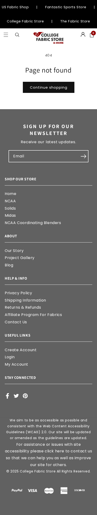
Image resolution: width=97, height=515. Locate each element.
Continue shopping (48, 87)
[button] (6, 34)
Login (10, 357)
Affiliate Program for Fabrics (33, 314)
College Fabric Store (25, 21)
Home (10, 193)
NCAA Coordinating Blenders (33, 222)
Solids (10, 208)
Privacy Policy (18, 293)
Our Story (14, 250)
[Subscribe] (83, 156)
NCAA (10, 201)
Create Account (20, 350)
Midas (10, 215)
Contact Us (16, 322)
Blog (9, 265)
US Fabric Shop (15, 7)
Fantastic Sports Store (65, 7)
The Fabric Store (75, 21)
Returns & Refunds (23, 307)
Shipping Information (25, 300)
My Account (16, 364)
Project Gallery (20, 257)
